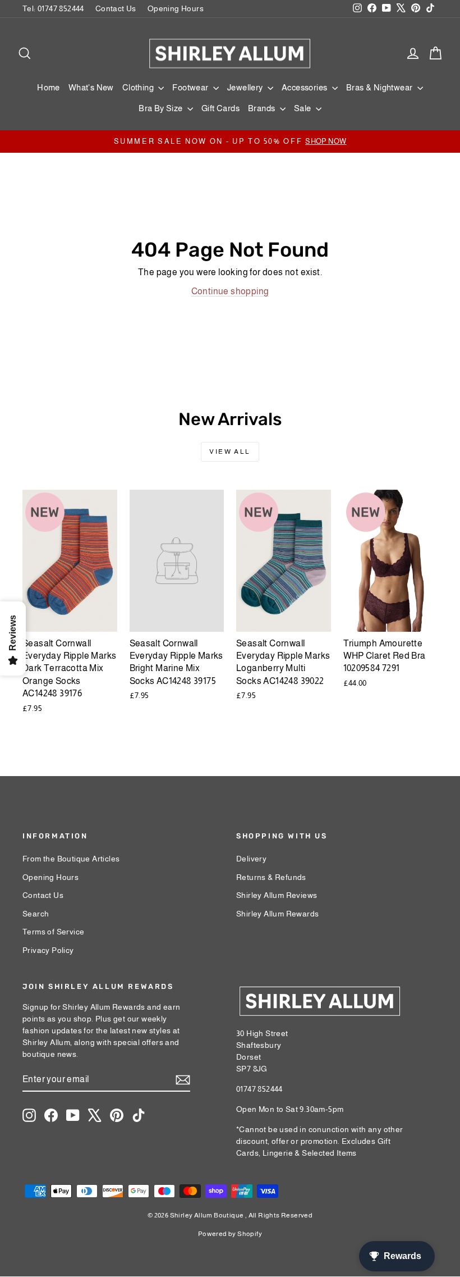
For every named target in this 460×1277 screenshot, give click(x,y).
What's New (91, 87)
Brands (262, 108)
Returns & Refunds (271, 877)
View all (229, 451)
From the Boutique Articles (70, 858)
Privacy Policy (48, 950)
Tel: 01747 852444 (53, 8)
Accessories (305, 87)
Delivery (251, 858)
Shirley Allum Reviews (276, 895)
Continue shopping (230, 291)
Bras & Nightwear (380, 87)
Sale (303, 108)
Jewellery (246, 87)
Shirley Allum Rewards (277, 913)
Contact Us (115, 8)
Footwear (191, 87)
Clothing (139, 87)
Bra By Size (162, 108)
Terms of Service (53, 931)
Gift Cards (220, 108)
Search (35, 913)
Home (48, 87)
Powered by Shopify (230, 1234)
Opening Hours (176, 8)
